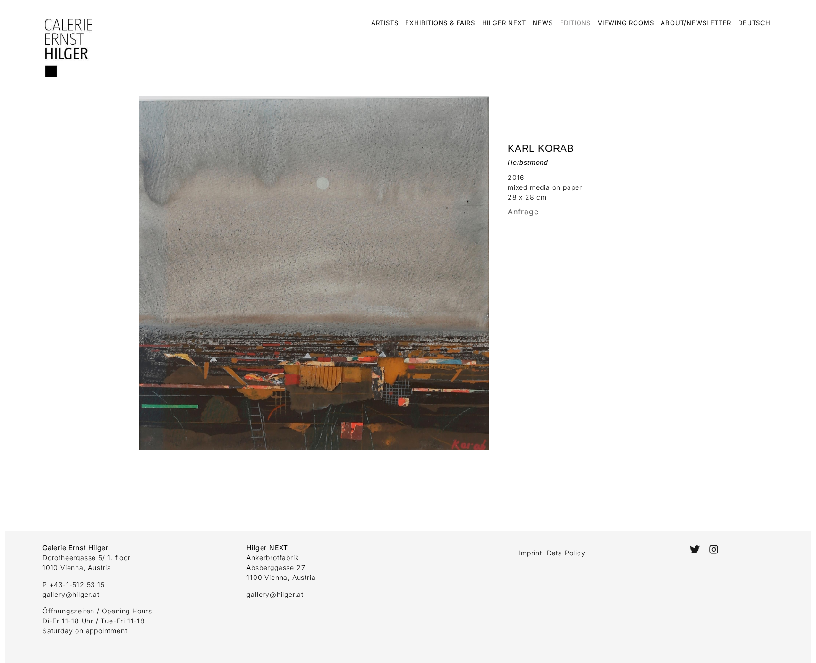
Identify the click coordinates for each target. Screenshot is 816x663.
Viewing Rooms (626, 22)
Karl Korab (541, 148)
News (542, 22)
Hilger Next (504, 22)
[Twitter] (695, 549)
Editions (575, 22)
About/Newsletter (696, 22)
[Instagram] (714, 549)
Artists (385, 22)
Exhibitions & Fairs (440, 22)
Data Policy (566, 553)
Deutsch (754, 22)
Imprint (530, 553)
